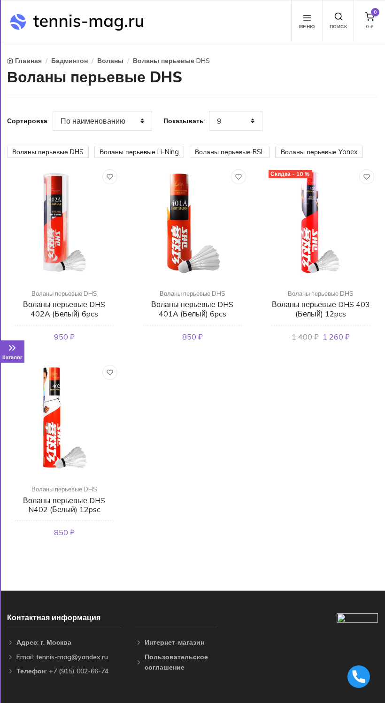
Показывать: (184, 121)
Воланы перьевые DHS (171, 60)
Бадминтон (69, 60)
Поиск (338, 27)
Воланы (110, 60)
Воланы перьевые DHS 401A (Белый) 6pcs (192, 309)
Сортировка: (28, 121)
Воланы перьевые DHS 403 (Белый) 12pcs (321, 309)
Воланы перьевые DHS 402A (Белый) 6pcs (64, 309)
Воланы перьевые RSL (229, 152)
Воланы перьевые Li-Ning (139, 152)
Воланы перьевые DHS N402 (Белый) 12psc (64, 505)
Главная (28, 60)
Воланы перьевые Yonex (319, 152)
